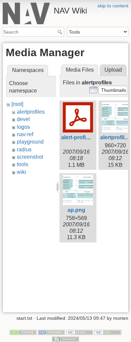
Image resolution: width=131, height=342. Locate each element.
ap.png (76, 210)
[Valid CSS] (107, 332)
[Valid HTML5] (79, 332)
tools (22, 164)
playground (30, 142)
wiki (21, 172)
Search (60, 32)
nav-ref (25, 134)
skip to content (112, 5)
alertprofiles (31, 112)
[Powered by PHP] (51, 332)
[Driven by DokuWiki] (65, 338)
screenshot (30, 157)
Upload (113, 70)
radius (24, 149)
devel (23, 119)
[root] (17, 104)
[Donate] (23, 332)
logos (23, 127)
